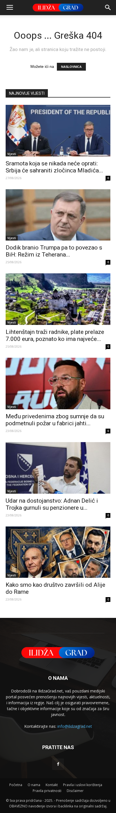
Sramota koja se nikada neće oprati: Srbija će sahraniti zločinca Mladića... (54, 167)
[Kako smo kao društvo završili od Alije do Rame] (58, 552)
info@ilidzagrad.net (74, 726)
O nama (34, 784)
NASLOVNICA (71, 66)
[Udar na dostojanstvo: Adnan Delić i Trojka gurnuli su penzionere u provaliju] (58, 468)
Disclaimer (75, 790)
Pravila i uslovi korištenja (82, 784)
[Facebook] (58, 764)
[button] (108, 7)
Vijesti (11, 154)
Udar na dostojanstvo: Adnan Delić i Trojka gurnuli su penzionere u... (52, 504)
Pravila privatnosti (47, 790)
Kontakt (52, 784)
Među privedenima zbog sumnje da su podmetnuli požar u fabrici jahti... (55, 420)
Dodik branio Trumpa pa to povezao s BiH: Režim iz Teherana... (54, 251)
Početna (15, 784)
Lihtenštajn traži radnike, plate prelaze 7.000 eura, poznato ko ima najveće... (55, 335)
